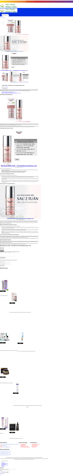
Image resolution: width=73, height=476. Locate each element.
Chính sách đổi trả (22, 445)
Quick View (20, 343)
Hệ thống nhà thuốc (23, 444)
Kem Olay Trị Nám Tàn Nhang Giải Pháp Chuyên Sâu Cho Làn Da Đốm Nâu (8, 350)
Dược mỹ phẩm (4, 10)
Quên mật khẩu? (2, 473)
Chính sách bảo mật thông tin (24, 446)
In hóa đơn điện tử (34, 445)
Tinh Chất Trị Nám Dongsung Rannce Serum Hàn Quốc (15, 438)
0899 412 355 (5, 445)
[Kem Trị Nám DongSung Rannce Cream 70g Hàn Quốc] (4, 376)
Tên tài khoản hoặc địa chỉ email (4, 469)
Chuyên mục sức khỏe (5, 11)
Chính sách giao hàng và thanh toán (25, 447)
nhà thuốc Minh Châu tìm (16, 90)
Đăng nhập (7, 472)
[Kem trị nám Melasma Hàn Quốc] (4, 290)
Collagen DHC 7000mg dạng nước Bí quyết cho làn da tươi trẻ (9, 92)
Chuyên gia (3, 466)
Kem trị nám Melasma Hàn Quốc (4, 295)
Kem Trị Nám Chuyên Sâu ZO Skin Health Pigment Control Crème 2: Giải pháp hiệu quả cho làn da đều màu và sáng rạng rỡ (27, 405)
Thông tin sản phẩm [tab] (4, 88)
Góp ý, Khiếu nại (33, 447)
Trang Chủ (3, 8)
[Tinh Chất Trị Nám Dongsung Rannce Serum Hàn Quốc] (14, 431)
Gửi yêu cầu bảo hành (34, 446)
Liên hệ (3, 465)
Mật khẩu (1, 470)
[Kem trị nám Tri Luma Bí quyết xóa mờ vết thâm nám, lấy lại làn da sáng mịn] (22, 342)
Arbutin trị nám (2, 433)
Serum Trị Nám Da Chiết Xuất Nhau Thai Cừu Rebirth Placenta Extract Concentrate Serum (20, 312)
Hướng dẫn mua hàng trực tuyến (35, 444)
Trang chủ (1, 17)
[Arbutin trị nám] (4, 428)
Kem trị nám (4, 17)
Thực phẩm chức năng (5, 9)
